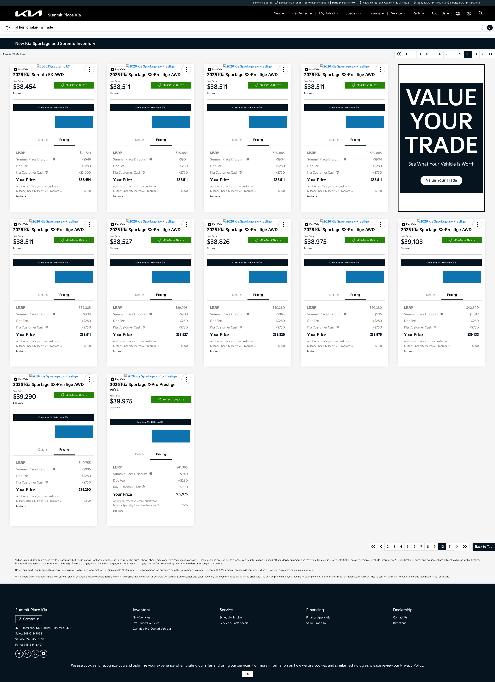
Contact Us (30, 619)
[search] (481, 13)
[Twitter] (35, 654)
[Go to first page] (398, 54)
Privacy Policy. (412, 665)
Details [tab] (43, 140)
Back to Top (483, 547)
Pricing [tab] (64, 140)
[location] (360, 2)
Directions (399, 623)
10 (467, 54)
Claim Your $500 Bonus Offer (53, 107)
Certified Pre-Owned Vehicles (152, 628)
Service (226, 610)
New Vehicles (141, 617)
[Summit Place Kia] (48, 13)
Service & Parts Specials (235, 623)
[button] (21, 69)
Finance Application (319, 617)
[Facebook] (19, 654)
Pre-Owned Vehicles (146, 623)
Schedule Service (231, 617)
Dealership (403, 610)
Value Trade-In (316, 623)
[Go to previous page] (406, 54)
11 (475, 54)
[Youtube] (43, 654)
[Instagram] (27, 654)
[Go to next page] (482, 54)
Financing (315, 610)
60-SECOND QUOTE (76, 85)
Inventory (141, 610)
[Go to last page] (490, 54)
